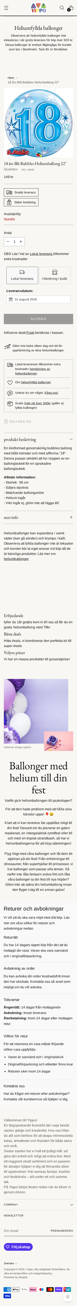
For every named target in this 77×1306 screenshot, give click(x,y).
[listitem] (22, 275)
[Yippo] (38, 8)
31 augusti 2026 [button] (26, 299)
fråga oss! (51, 392)
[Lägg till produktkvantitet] (21, 241)
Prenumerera (62, 1230)
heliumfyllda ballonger (36, 382)
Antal (8, 233)
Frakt (30, 332)
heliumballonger (16, 559)
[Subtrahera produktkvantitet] (8, 241)
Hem (11, 77)
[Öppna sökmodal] (61, 7)
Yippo (29, 1269)
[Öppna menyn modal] (6, 7)
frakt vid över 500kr (37, 403)
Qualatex (11, 169)
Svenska (9, 1263)
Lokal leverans (41, 254)
